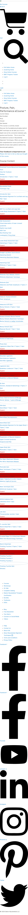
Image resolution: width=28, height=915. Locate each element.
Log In (6, 77)
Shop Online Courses (10, 72)
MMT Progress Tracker (11, 74)
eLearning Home (9, 69)
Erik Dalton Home (9, 67)
